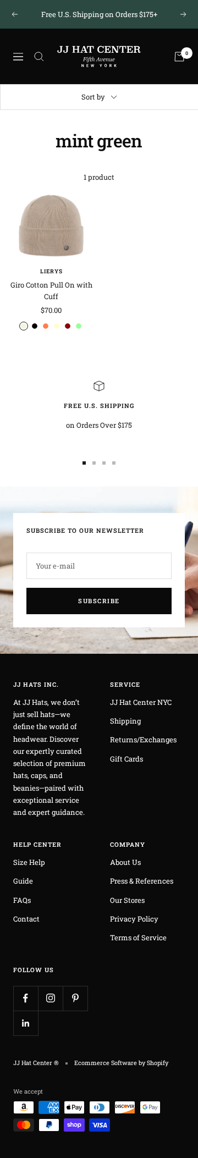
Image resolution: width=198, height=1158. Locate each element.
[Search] (39, 57)
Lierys (51, 271)
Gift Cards (126, 759)
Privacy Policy (134, 919)
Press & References (141, 881)
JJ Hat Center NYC (141, 702)
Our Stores (127, 900)
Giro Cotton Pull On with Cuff (51, 290)
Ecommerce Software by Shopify (121, 1062)
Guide (23, 881)
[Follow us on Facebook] (25, 998)
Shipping (125, 721)
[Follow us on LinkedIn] (25, 1023)
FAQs (22, 900)
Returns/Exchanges (143, 740)
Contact (26, 919)
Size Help (29, 862)
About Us (125, 862)
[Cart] (179, 57)
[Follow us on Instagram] (50, 998)
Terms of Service (138, 937)
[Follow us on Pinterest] (75, 998)
